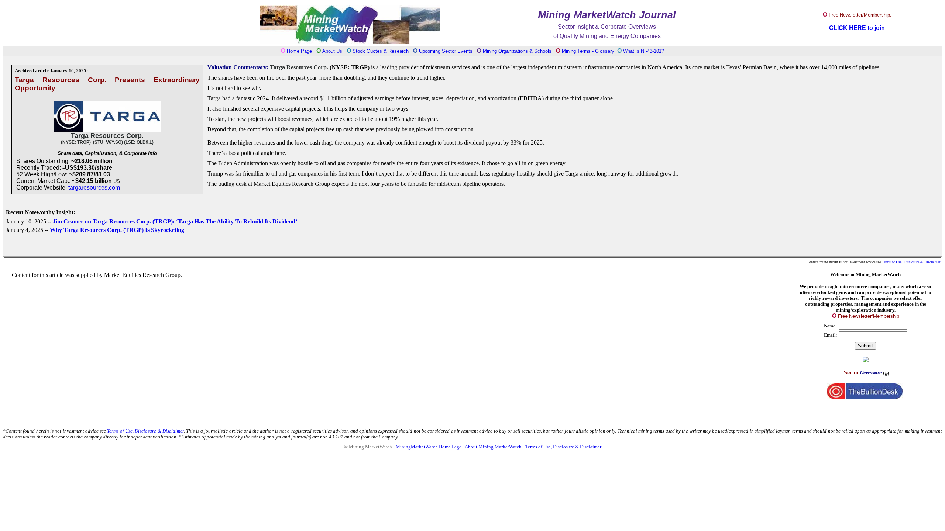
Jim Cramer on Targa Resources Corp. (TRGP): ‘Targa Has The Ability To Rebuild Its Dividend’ (175, 221)
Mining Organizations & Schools (517, 51)
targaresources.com (94, 187)
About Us (332, 51)
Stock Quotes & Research (381, 51)
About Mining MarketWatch (493, 447)
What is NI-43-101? (643, 51)
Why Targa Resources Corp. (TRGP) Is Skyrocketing (117, 230)
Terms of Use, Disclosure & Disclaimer (911, 262)
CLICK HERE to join (857, 28)
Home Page (299, 51)
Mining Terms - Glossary (588, 51)
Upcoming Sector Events (446, 51)
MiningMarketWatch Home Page (428, 447)
